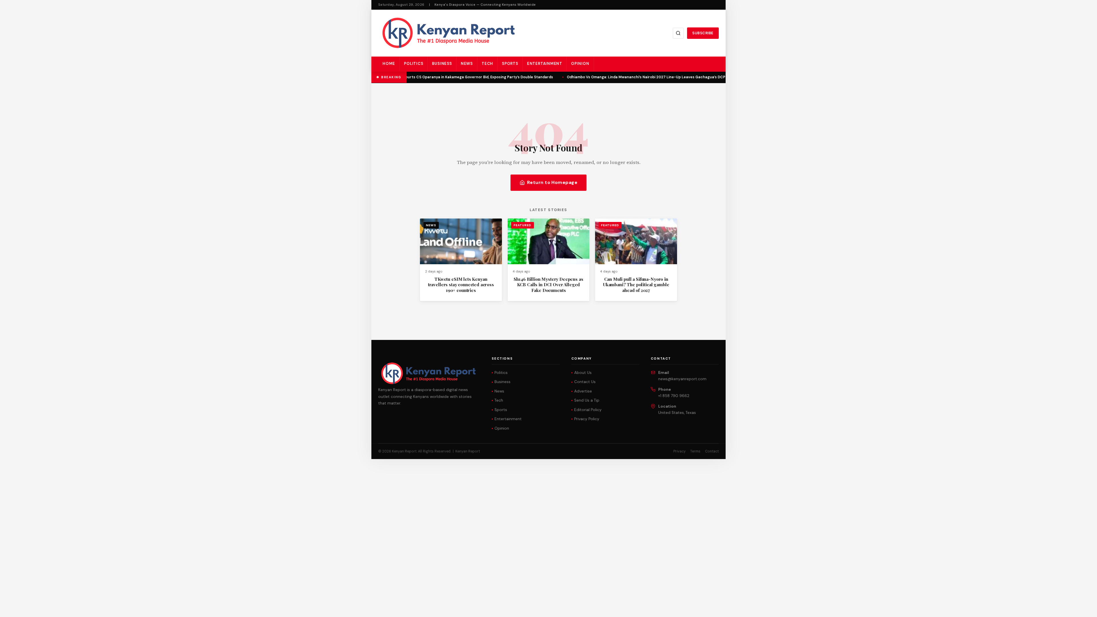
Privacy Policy (586, 418)
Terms (695, 451)
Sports (510, 63)
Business (442, 63)
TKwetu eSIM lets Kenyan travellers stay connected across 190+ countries (461, 284)
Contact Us (585, 381)
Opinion (580, 63)
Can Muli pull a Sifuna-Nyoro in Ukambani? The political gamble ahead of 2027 (636, 284)
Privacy (679, 451)
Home (389, 63)
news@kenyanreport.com (682, 378)
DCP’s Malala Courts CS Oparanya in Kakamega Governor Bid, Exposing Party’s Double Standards (462, 77)
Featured (522, 225)
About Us (583, 372)
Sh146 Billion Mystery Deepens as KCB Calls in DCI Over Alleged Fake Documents (548, 284)
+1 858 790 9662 (673, 395)
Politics (413, 63)
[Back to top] (1082, 608)
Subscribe (703, 33)
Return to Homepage (552, 182)
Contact (712, 451)
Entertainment (544, 63)
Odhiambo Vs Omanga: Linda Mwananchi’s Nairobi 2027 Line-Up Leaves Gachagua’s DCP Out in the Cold (656, 77)
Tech (487, 63)
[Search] (678, 33)
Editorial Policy (588, 409)
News (467, 63)
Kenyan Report (467, 451)
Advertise (583, 391)
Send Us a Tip (586, 400)
